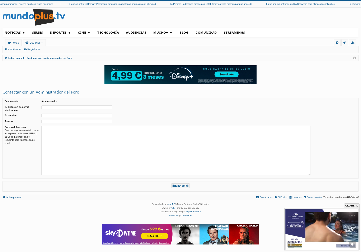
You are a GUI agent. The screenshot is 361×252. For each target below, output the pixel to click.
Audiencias (136, 32)
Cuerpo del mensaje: (16, 127)
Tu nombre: (11, 115)
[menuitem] (337, 42)
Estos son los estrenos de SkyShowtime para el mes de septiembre (295, 4)
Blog (183, 32)
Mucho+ (160, 32)
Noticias (13, 32)
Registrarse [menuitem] (353, 43)
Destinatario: (12, 101)
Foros (15, 42)
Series (37, 32)
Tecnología (108, 32)
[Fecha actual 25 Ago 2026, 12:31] (354, 58)
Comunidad (206, 32)
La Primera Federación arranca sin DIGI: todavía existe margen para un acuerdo (206, 4)
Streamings (234, 32)
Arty (173, 208)
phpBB (171, 204)
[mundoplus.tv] (34, 17)
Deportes (58, 32)
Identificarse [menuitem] (345, 43)
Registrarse (34, 49)
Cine (82, 32)
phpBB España (193, 211)
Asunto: (9, 121)
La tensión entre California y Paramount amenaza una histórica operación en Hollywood (107, 4)
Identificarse (14, 49)
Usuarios (35, 42)
